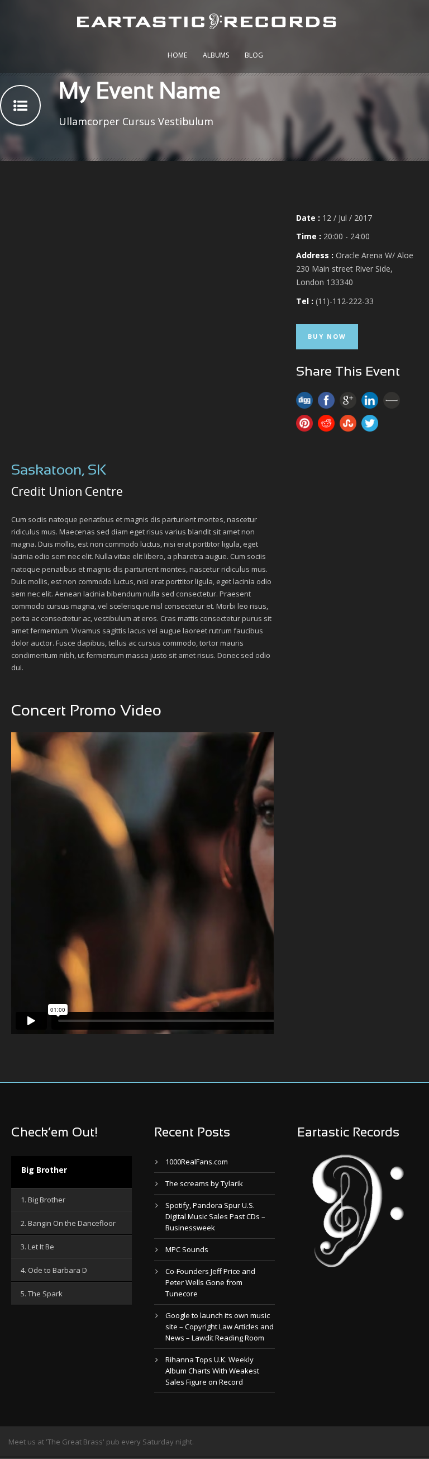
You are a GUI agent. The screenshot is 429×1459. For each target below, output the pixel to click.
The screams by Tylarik (204, 1183)
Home (177, 55)
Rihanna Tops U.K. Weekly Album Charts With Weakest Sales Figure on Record (212, 1370)
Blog (254, 55)
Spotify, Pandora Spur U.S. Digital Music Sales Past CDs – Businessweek (215, 1216)
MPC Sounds (186, 1249)
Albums (216, 55)
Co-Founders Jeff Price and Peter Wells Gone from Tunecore (210, 1282)
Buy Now (327, 336)
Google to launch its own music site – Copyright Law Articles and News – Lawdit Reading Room (219, 1326)
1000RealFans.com (196, 1162)
